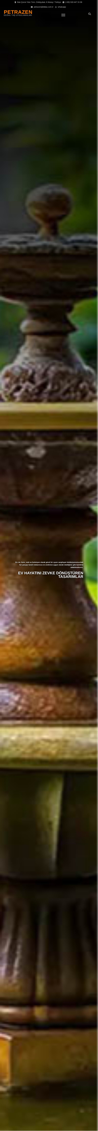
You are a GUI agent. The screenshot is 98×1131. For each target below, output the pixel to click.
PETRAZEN (18, 12)
